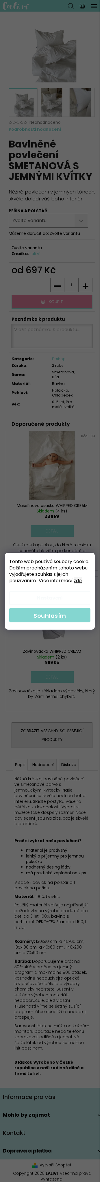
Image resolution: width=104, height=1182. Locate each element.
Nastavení (50, 598)
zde (78, 580)
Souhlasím (50, 616)
